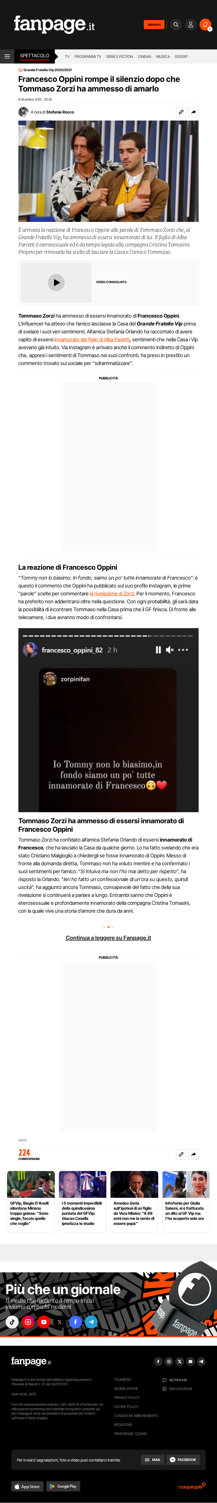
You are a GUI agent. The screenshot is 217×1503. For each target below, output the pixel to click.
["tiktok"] (12, 1322)
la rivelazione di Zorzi (112, 594)
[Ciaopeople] (192, 1487)
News (22, 1140)
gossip (181, 56)
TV (67, 56)
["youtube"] (43, 1322)
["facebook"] (75, 1322)
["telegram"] (91, 1322)
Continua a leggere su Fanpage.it (108, 937)
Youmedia (122, 1379)
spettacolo (34, 55)
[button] (193, 112)
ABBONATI (154, 24)
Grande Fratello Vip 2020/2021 (47, 70)
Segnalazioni (126, 1388)
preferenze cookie (130, 1434)
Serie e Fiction (119, 56)
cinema (144, 56)
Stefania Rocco (60, 112)
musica (163, 56)
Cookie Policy (126, 1406)
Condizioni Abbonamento (136, 1416)
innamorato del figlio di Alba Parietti (92, 339)
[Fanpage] (31, 1361)
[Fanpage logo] (47, 24)
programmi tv (88, 56)
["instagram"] (27, 1322)
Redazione (123, 1425)
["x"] (59, 1322)
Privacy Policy (127, 1397)
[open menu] (7, 56)
